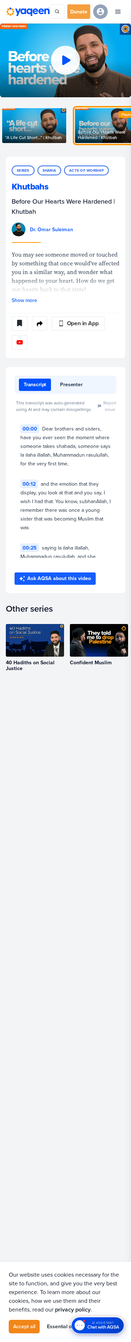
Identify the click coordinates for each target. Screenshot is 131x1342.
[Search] (57, 11)
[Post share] (39, 323)
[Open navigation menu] (118, 11)
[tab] (35, 385)
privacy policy (73, 1309)
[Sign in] (100, 11)
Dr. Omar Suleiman (51, 229)
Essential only (62, 1326)
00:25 (30, 547)
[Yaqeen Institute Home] (28, 11)
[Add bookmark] (20, 323)
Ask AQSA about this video (59, 578)
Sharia (49, 170)
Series (23, 170)
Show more (24, 300)
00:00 (30, 428)
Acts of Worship (86, 170)
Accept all (24, 1326)
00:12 (29, 484)
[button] (65, 60)
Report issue (109, 406)
